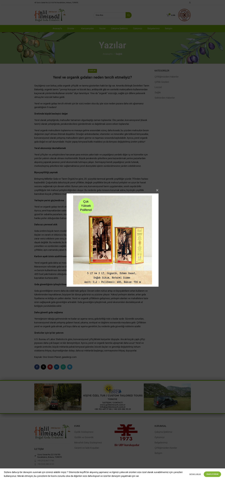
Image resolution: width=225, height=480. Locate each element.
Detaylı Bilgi (195, 474)
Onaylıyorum (212, 474)
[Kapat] (157, 190)
